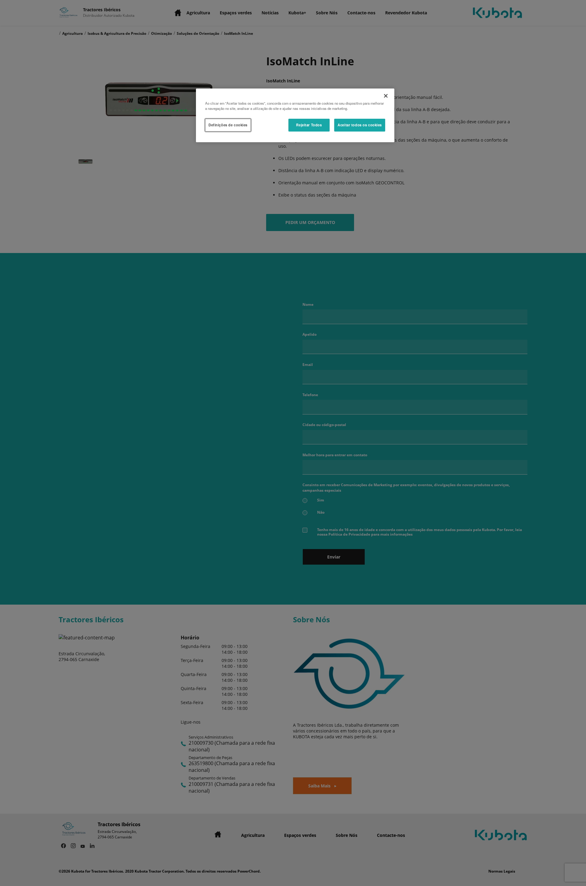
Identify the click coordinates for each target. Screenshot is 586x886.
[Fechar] (385, 96)
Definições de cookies (228, 124)
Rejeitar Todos (309, 124)
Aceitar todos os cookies (360, 124)
